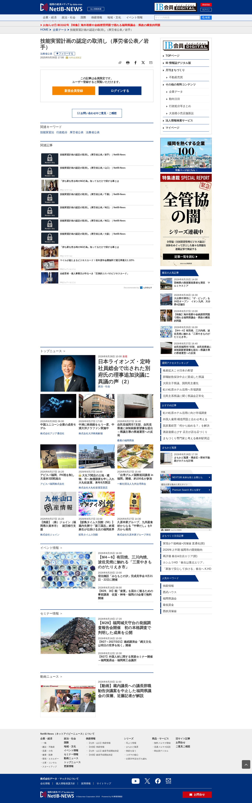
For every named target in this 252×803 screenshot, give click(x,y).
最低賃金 (168, 604)
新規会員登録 (73, 90)
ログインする (120, 90)
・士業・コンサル (48, 762)
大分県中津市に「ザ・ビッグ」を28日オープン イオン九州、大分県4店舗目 (192, 301)
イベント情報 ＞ (51, 548)
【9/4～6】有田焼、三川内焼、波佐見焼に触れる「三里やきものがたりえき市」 (125, 562)
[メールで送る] (150, 62)
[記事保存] (120, 62)
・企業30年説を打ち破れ (135, 759)
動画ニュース (71, 758)
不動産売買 (176, 77)
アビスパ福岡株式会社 (52, 483)
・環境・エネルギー (49, 759)
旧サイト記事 (183, 738)
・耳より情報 (130, 743)
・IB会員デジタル (160, 751)
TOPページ (172, 55)
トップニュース (72, 762)
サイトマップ (104, 783)
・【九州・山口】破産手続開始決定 (102, 751)
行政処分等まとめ (180, 106)
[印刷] (127, 62)
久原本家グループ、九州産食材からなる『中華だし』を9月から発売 (135, 526)
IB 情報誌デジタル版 (178, 62)
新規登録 (206, 5)
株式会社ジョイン (49, 534)
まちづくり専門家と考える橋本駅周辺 (186, 438)
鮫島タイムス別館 (88, 534)
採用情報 (86, 783)
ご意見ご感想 (183, 746)
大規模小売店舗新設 (181, 113)
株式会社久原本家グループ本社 (134, 534)
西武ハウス (170, 592)
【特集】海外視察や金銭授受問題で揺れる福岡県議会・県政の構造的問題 (192, 317)
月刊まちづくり (175, 70)
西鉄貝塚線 (170, 611)
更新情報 (69, 766)
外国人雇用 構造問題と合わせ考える (185, 419)
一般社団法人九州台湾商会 (131, 483)
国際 (83, 17)
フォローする (66, 53)
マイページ (172, 127)
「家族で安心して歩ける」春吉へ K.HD (187, 568)
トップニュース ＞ (53, 351)
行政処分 (61, 132)
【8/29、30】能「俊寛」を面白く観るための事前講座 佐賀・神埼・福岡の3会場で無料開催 (125, 594)
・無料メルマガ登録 (161, 743)
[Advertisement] (96, 320)
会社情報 (45, 783)
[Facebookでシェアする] (135, 62)
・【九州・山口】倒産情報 (98, 743)
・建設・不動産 (47, 747)
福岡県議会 (170, 598)
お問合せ (180, 742)
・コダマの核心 (131, 755)
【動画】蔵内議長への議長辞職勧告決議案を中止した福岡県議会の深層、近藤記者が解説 (124, 691)
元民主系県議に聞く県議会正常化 (183, 395)
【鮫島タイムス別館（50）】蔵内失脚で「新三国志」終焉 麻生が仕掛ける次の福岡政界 (98, 526)
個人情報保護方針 (65, 783)
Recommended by (132, 288)
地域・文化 (114, 17)
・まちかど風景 (131, 747)
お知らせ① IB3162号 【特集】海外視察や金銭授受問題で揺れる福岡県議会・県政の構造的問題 (101, 23)
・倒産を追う (130, 751)
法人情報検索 (95, 9)
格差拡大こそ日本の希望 (178, 370)
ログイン (206, 10)
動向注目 (174, 98)
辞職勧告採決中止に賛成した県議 (183, 376)
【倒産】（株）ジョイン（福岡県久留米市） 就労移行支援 (58, 526)
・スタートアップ (48, 766)
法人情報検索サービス (179, 120)
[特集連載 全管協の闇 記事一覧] (186, 220)
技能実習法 (47, 132)
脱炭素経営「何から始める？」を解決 (186, 425)
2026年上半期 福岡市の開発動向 (183, 549)
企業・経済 (50, 17)
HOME (44, 29)
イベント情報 (134, 17)
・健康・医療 (46, 755)
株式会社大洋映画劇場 (91, 433)
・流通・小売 (46, 751)
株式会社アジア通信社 (52, 433)
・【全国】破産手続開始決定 (99, 755)
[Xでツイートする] (143, 62)
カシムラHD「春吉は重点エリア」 (184, 562)
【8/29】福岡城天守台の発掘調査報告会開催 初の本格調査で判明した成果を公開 (124, 628)
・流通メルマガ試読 (161, 747)
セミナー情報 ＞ (51, 613)
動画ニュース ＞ (51, 676)
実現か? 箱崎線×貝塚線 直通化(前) (184, 543)
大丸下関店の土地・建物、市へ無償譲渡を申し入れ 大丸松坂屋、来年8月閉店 (98, 479)
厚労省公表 (76, 132)
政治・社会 (68, 17)
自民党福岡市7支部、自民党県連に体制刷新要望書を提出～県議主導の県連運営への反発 (192, 349)
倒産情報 (96, 17)
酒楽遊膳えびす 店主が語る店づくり (185, 431)
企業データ (60, 29)
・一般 (43, 743)
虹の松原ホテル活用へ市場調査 (182, 389)
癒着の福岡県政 (125, 440)
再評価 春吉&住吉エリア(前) (180, 556)
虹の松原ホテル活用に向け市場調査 (185, 412)
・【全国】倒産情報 (95, 747)
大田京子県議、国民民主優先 (181, 383)
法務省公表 (46, 53)
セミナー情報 (71, 754)
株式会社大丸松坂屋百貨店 (93, 487)
